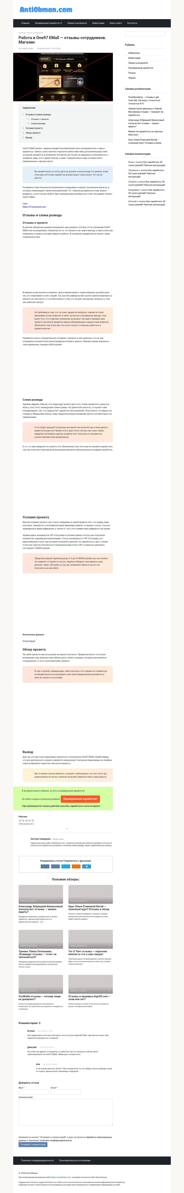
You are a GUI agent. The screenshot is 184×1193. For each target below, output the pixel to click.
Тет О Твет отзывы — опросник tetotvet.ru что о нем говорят (87, 953)
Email (54, 1087)
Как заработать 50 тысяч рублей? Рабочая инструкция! (146, 173)
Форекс (132, 78)
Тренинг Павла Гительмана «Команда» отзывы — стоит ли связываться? (37, 954)
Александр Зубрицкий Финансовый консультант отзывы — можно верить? (41, 909)
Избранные (134, 53)
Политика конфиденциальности (37, 1160)
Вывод (29, 137)
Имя (21, 1087)
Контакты (132, 23)
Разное (132, 73)
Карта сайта (116, 23)
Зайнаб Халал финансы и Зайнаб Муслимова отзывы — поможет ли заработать (145, 111)
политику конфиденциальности (56, 1140)
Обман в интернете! (77, 23)
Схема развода (38, 123)
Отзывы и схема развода (38, 114)
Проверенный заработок (140, 68)
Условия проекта (34, 128)
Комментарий (26, 1097)
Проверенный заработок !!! (48, 23)
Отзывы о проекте (40, 119)
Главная (25, 23)
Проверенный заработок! (80, 798)
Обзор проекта (33, 133)
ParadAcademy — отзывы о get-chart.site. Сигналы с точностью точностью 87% (144, 100)
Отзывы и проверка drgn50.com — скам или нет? (89, 998)
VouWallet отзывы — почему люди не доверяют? (40, 998)
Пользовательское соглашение (74, 1160)
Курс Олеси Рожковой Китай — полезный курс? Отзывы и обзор (88, 908)
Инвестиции (98, 23)
